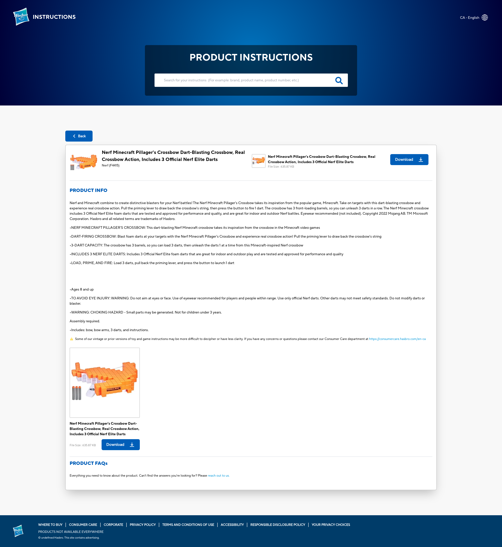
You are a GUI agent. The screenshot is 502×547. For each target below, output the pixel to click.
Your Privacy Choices (331, 525)
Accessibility (232, 525)
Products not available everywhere (71, 532)
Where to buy (50, 525)
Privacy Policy (143, 525)
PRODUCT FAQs (89, 463)
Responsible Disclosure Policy (277, 525)
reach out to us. (219, 476)
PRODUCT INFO (88, 190)
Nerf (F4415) (110, 165)
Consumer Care (83, 525)
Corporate (113, 525)
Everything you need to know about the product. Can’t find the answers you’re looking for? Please (139, 476)
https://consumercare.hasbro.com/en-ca (397, 339)
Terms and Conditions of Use (188, 525)
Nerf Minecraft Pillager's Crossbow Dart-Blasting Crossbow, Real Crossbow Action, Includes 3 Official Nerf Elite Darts (173, 156)
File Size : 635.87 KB (281, 167)
